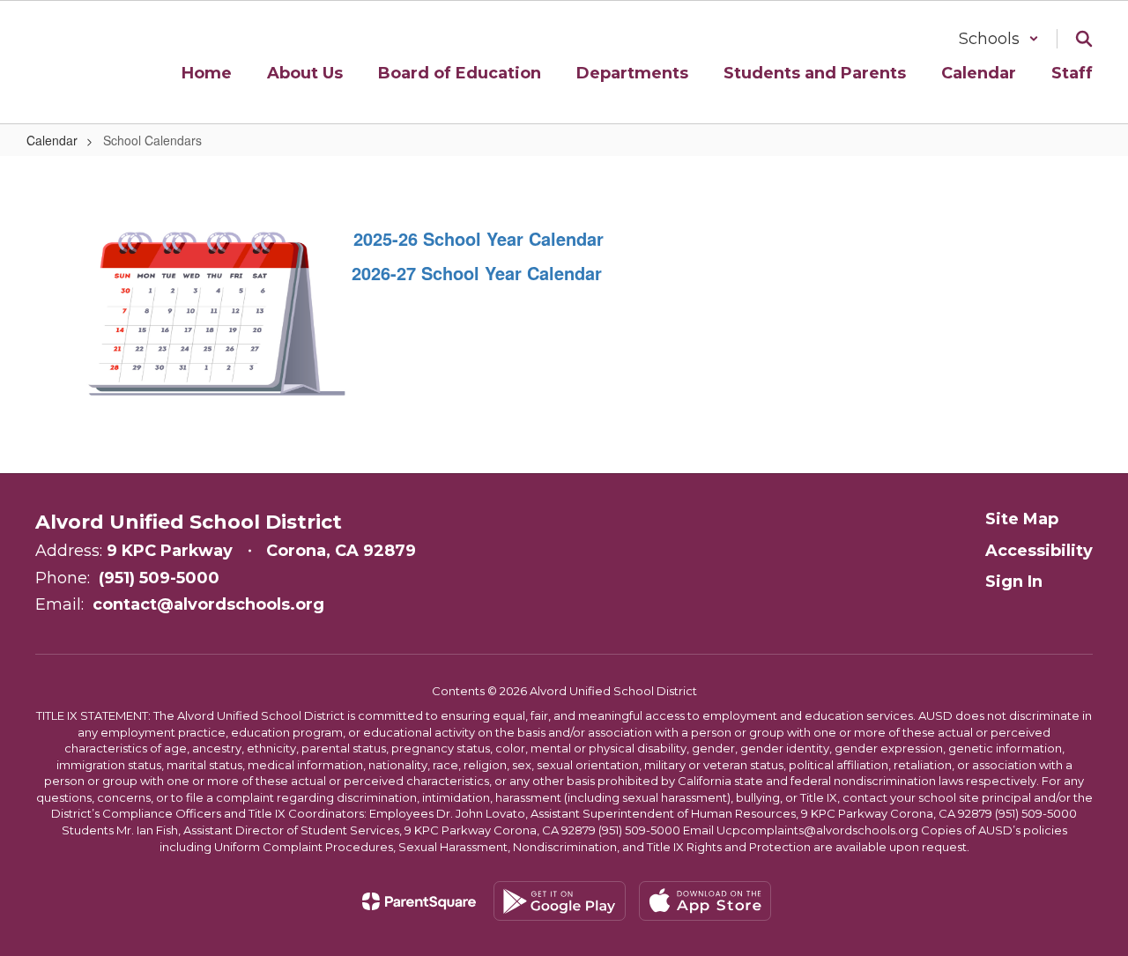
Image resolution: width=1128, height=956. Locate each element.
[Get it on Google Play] (560, 901)
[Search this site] (1084, 39)
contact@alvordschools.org (208, 604)
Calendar (52, 140)
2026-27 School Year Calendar (477, 272)
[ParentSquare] (419, 901)
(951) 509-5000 (159, 578)
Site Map (1021, 519)
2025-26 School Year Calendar (476, 238)
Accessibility (1039, 550)
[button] (999, 38)
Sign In (1014, 581)
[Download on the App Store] (705, 901)
